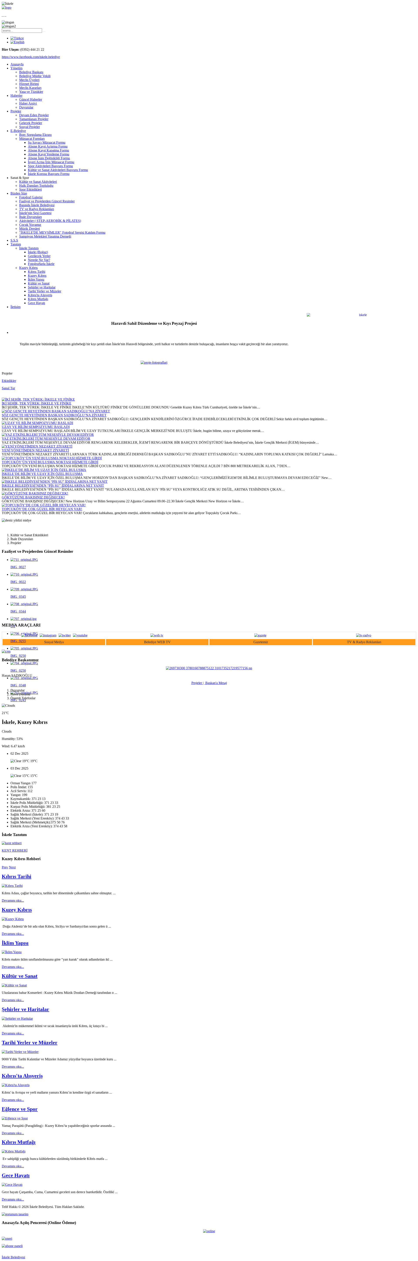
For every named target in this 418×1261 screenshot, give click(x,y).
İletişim (15, 307)
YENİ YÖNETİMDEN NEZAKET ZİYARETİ (35, 450)
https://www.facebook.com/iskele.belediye (31, 57)
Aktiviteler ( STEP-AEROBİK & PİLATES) (50, 221)
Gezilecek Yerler (39, 256)
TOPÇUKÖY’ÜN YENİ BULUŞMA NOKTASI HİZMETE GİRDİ (50, 462)
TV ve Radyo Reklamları (36, 209)
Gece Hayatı (36, 303)
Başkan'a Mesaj (215, 683)
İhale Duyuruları (30, 217)
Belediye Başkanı (31, 72)
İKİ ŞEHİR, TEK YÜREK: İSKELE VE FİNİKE (36, 403)
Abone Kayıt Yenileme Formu (48, 154)
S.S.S (14, 240)
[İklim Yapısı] (12, 952)
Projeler (15, 111)
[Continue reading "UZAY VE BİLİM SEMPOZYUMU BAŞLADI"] (37, 423)
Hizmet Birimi (29, 84)
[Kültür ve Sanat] (14, 985)
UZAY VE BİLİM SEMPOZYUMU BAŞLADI (36, 427)
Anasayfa (17, 64)
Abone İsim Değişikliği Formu (49, 158)
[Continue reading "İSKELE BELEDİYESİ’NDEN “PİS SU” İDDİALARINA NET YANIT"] (55, 481)
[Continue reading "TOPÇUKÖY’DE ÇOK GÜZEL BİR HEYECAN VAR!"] (44, 505)
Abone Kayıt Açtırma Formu (47, 146)
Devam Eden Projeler (34, 115)
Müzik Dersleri (29, 228)
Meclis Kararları (30, 88)
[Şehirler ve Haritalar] (17, 1018)
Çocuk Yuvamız (30, 225)
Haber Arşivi (28, 103)
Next (12, 867)
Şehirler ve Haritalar (42, 287)
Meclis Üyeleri (29, 80)
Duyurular (26, 107)
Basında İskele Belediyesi (36, 205)
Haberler (16, 95)
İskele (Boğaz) (38, 252)
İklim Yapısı (36, 279)
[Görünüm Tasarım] (15, 1214)
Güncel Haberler (30, 99)
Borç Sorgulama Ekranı (35, 135)
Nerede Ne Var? (39, 260)
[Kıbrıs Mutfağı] (13, 1151)
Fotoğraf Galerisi (30, 197)
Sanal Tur (8, 388)
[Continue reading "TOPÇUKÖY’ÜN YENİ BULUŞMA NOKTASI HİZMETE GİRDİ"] (52, 458)
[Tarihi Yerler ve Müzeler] (20, 1052)
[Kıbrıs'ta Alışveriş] (16, 1085)
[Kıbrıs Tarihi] (12, 886)
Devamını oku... (13, 900)
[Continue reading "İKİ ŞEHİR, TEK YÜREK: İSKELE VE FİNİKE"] (38, 399)
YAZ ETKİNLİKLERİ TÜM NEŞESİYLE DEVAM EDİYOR (46, 438)
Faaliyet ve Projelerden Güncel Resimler (47, 201)
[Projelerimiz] (154, 362)
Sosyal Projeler (29, 127)
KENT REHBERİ (14, 850)
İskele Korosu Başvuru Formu (48, 174)
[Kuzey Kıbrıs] (13, 919)
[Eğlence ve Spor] (15, 1118)
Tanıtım (15, 244)
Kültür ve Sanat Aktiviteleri (38, 181)
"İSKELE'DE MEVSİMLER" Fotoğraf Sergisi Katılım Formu (62, 232)
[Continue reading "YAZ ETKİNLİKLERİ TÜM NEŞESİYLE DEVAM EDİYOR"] (48, 434)
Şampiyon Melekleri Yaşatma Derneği (45, 236)
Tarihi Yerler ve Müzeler (44, 291)
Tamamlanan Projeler (33, 119)
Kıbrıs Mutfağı (38, 299)
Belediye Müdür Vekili (35, 76)
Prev (5, 867)
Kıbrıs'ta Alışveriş (40, 295)
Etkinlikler (9, 381)
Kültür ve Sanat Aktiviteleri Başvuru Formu (58, 170)
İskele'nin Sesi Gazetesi (35, 213)
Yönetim (16, 68)
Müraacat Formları (32, 138)
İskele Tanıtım (29, 248)
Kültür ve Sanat (38, 283)
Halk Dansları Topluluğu (36, 185)
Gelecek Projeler (30, 123)
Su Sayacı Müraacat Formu (46, 142)
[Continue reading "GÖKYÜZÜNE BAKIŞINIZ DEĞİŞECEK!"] (35, 493)
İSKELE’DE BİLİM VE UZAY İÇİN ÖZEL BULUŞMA (42, 474)
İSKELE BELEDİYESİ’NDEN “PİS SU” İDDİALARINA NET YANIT (53, 485)
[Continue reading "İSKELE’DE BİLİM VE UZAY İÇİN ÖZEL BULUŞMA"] (44, 470)
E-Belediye (18, 131)
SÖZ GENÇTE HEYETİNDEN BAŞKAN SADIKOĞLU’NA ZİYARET (54, 415)
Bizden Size (18, 193)
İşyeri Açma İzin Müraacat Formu (51, 162)
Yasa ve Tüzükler (31, 91)
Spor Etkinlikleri (30, 189)
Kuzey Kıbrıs (28, 268)
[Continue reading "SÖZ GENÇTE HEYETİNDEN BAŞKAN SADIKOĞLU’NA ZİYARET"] (56, 411)
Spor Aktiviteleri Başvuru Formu (50, 166)
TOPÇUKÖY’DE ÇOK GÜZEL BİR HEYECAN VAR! (42, 509)
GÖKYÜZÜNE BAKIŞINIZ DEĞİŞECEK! (33, 497)
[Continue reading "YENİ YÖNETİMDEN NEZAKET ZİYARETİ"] (37, 446)
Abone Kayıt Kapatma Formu (48, 150)
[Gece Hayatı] (12, 1184)
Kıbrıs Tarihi (36, 271)
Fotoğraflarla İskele (41, 264)
